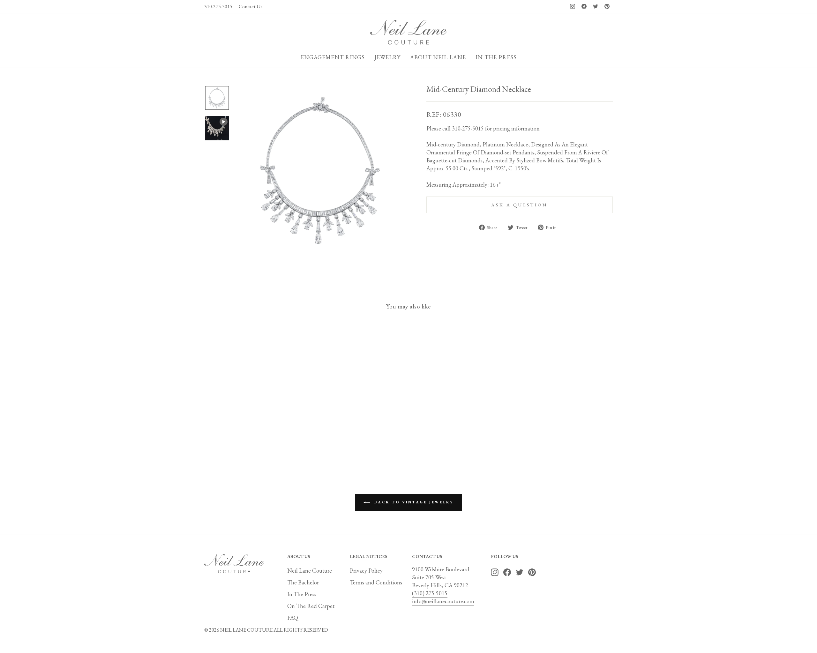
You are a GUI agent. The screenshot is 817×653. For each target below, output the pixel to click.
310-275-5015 (218, 6)
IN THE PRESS (496, 57)
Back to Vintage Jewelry (412, 502)
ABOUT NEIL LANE (438, 57)
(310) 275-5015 (429, 593)
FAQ (292, 617)
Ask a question (519, 205)
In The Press (301, 594)
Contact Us (251, 6)
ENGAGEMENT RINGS (333, 57)
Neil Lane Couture (309, 570)
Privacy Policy (366, 570)
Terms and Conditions (376, 582)
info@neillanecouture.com (443, 601)
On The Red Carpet (310, 606)
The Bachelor (303, 582)
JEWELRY (387, 57)
